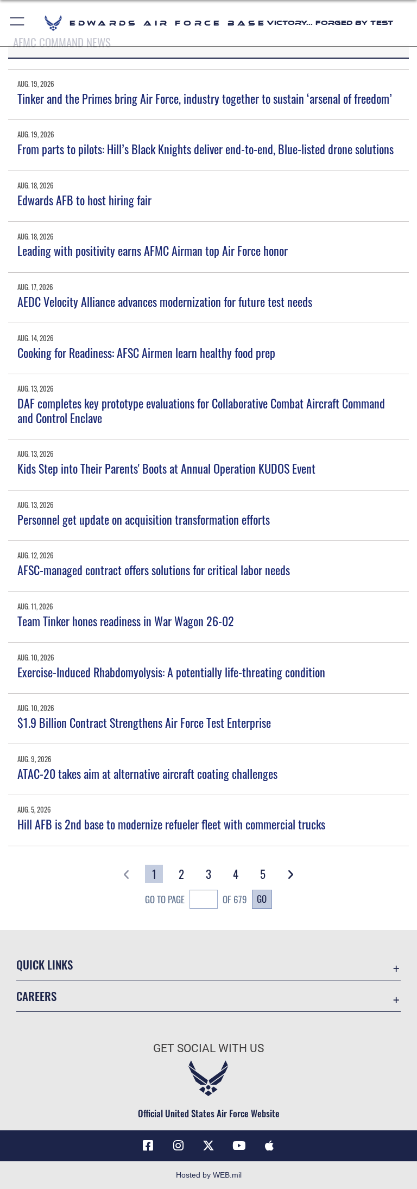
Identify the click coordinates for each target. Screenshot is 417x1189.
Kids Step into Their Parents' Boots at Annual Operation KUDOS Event (166, 468)
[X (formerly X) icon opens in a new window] (208, 1145)
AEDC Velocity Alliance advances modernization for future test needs (164, 301)
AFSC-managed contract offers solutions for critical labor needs (153, 569)
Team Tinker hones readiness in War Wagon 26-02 (125, 621)
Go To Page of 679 (196, 899)
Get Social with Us (208, 1048)
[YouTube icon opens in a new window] (239, 1145)
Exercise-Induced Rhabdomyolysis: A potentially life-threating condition (171, 672)
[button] (17, 23)
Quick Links (44, 964)
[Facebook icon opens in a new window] (148, 1145)
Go (262, 898)
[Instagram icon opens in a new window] (178, 1145)
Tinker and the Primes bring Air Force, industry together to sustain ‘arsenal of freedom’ (204, 98)
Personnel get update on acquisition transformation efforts (143, 519)
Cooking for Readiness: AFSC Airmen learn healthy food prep (146, 352)
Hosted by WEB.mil (209, 1175)
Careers (36, 995)
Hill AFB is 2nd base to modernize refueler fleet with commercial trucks (171, 824)
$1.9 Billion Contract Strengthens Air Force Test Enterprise (144, 722)
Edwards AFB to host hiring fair (84, 200)
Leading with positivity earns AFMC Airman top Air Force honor (152, 250)
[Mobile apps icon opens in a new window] (269, 1145)
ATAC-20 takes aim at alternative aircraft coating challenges (147, 773)
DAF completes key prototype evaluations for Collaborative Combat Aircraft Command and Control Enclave (201, 410)
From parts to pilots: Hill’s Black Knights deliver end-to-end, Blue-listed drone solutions (205, 149)
